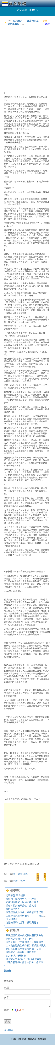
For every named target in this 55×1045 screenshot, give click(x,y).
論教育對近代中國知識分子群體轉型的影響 (28, 942)
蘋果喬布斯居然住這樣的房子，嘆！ (24, 949)
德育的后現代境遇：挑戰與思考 (22, 922)
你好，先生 (19, 881)
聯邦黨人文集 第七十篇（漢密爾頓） (25, 959)
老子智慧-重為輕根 (15, 895)
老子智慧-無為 (20, 874)
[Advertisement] (27, 56)
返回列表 (8, 1030)
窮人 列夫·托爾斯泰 (16, 955)
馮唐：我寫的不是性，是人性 (21, 905)
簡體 (45, 21)
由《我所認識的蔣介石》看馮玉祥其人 (26, 945)
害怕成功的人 (13, 909)
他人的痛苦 (11, 919)
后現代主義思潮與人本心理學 (21, 899)
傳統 (47, 24)
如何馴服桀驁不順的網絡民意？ (22, 902)
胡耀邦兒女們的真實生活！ (20, 939)
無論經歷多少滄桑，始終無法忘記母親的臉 (28, 912)
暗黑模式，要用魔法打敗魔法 (21, 952)
